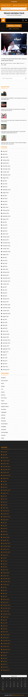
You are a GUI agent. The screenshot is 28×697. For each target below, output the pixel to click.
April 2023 (5, 231)
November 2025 (6, 169)
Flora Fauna (4, 398)
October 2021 (6, 284)
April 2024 (5, 204)
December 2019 (6, 340)
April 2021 (5, 295)
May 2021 (5, 293)
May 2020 (5, 325)
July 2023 (5, 222)
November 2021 (6, 281)
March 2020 (5, 331)
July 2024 (5, 195)
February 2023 (6, 236)
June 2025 (5, 183)
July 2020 (5, 319)
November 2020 (6, 307)
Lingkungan (3, 412)
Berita (2, 383)
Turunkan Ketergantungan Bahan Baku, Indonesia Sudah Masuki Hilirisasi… (14, 59)
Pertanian (3, 435)
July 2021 (5, 287)
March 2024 (5, 207)
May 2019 (5, 360)
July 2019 (5, 354)
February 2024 (6, 210)
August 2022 (5, 254)
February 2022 (6, 272)
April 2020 (5, 328)
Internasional (4, 403)
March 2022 (5, 269)
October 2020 (6, 310)
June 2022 (5, 260)
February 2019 (6, 369)
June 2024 (5, 198)
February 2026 (6, 160)
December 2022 (6, 242)
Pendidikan (3, 426)
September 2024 (6, 189)
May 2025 (5, 186)
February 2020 (6, 334)
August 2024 (5, 192)
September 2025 (6, 175)
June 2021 (5, 290)
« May (2, 689)
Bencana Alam (4, 380)
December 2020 (6, 304)
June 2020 (5, 322)
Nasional (3, 415)
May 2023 (5, 228)
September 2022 (6, 251)
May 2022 (5, 263)
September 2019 (6, 349)
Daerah (3, 392)
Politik (2, 438)
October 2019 (6, 346)
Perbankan (3, 429)
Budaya (3, 386)
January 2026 (6, 163)
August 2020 (5, 316)
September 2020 (6, 313)
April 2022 (5, 266)
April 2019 (5, 363)
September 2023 (6, 216)
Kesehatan (3, 409)
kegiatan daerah (5, 406)
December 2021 (6, 278)
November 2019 (6, 343)
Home (10, 28)
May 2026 (5, 151)
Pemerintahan (4, 423)
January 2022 (6, 275)
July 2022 (5, 257)
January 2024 (6, 213)
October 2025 (6, 172)
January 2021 (6, 301)
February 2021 (6, 298)
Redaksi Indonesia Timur (18, 695)
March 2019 (5, 366)
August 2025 (5, 177)
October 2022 (6, 248)
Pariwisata (3, 421)
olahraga (3, 418)
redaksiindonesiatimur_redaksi (9, 63)
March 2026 (5, 157)
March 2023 (5, 234)
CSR (2, 389)
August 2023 (5, 219)
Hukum (2, 400)
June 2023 (5, 225)
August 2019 (5, 352)
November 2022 (6, 245)
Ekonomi (3, 395)
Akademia (3, 377)
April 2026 (5, 154)
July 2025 (5, 180)
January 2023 (6, 239)
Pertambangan (4, 432)
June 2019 (5, 357)
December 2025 (6, 166)
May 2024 (5, 201)
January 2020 (6, 337)
